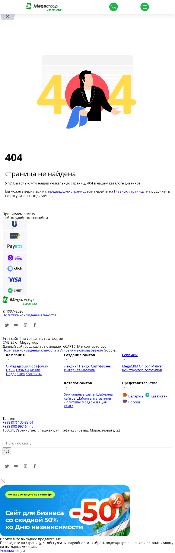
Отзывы (22, 370)
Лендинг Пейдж (77, 366)
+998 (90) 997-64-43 (18, 426)
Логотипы (72, 402)
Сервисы (130, 355)
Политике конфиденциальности (29, 350)
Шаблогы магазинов (93, 398)
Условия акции (12, 550)
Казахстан (159, 396)
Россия (133, 402)
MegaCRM (130, 366)
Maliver (157, 366)
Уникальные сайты (79, 394)
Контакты (34, 374)
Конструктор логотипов (142, 370)
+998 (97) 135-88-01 (18, 422)
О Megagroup (17, 366)
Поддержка (15, 374)
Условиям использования (81, 350)
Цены (10, 370)
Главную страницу (129, 191)
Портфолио (38, 366)
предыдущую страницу (67, 191)
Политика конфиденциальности (29, 315)
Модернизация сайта (85, 404)
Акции (35, 370)
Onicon (144, 366)
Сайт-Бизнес (101, 366)
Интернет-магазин (79, 370)
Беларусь (135, 396)
